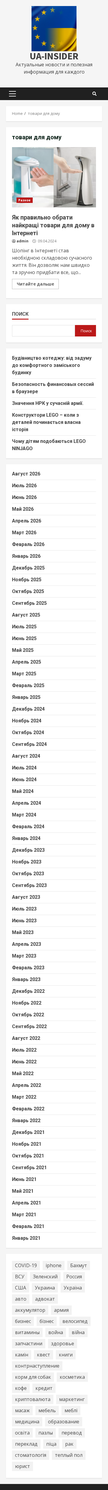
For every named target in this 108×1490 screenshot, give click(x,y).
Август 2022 (26, 1038)
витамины (27, 1332)
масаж (22, 1410)
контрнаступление (37, 1365)
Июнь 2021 (24, 1179)
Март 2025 (24, 674)
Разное (24, 200)
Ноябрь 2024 (26, 721)
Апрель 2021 (26, 1203)
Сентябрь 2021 (29, 1167)
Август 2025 (26, 615)
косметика (72, 1377)
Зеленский (45, 1276)
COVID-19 (26, 1265)
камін (21, 1354)
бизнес (23, 1321)
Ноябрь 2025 (26, 579)
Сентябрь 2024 (29, 744)
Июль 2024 (24, 768)
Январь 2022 (26, 1120)
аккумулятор (30, 1310)
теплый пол (68, 1455)
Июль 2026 (24, 485)
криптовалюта (32, 1399)
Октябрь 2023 (28, 873)
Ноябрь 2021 (26, 1144)
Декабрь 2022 (28, 991)
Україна (73, 1287)
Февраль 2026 (28, 544)
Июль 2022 (24, 1050)
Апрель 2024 (26, 803)
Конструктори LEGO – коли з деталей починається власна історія (46, 422)
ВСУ (19, 1276)
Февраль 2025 (28, 685)
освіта (22, 1432)
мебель (47, 1410)
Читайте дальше (35, 284)
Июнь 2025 (24, 638)
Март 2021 (24, 1214)
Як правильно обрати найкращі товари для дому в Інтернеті (54, 177)
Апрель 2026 (26, 521)
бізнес (47, 1321)
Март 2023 (24, 956)
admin (22, 241)
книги (66, 1354)
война (55, 1332)
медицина (27, 1421)
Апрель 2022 (26, 1085)
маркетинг (72, 1399)
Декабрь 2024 (28, 709)
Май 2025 (23, 650)
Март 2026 (24, 532)
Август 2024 (26, 756)
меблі (70, 1410)
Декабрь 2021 (28, 1132)
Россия (74, 1276)
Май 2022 (23, 1073)
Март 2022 (24, 1097)
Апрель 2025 (26, 662)
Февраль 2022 (28, 1109)
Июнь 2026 (24, 497)
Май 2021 (23, 1191)
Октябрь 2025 (28, 591)
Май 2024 (23, 791)
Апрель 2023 (26, 944)
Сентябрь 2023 (29, 885)
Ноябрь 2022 (26, 1003)
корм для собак (33, 1377)
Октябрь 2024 (28, 732)
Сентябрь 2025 (29, 603)
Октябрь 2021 (28, 1156)
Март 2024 (24, 815)
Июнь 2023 (24, 920)
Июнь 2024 (24, 779)
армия (61, 1310)
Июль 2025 (24, 627)
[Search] (94, 93)
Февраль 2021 (28, 1226)
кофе (21, 1388)
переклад (26, 1444)
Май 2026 (23, 509)
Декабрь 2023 (28, 850)
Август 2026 (26, 474)
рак (69, 1444)
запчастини (28, 1343)
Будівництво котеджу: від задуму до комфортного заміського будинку (52, 365)
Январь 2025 (26, 697)
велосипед (75, 1321)
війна (78, 1332)
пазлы (45, 1432)
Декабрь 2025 (28, 568)
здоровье (62, 1343)
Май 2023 (23, 932)
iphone (54, 1265)
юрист (22, 1466)
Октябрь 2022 (28, 1015)
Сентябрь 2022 (29, 1026)
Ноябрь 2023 (26, 862)
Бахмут (78, 1265)
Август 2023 (26, 897)
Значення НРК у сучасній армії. (47, 403)
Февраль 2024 (28, 826)
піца (51, 1444)
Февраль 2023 (28, 968)
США (20, 1287)
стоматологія (30, 1455)
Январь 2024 (26, 838)
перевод (72, 1432)
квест (43, 1354)
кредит (43, 1388)
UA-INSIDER (54, 56)
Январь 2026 (26, 556)
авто (20, 1299)
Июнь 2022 (24, 1062)
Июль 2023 (24, 909)
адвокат (45, 1299)
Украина (45, 1287)
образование (63, 1421)
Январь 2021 (26, 1238)
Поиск (20, 314)
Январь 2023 (26, 979)
